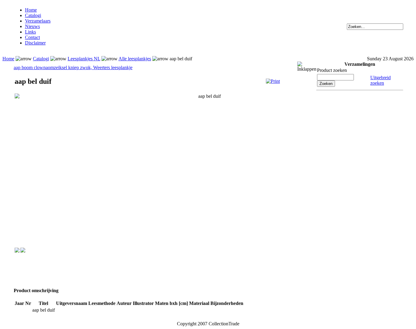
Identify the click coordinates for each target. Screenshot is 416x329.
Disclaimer (35, 42)
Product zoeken (332, 70)
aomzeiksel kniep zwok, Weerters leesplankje (89, 67)
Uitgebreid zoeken (380, 80)
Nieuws (32, 26)
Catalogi (33, 15)
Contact (32, 37)
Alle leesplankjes (134, 58)
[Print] (273, 81)
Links (30, 31)
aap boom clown (30, 67)
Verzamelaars (38, 20)
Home (31, 9)
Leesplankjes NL (84, 58)
